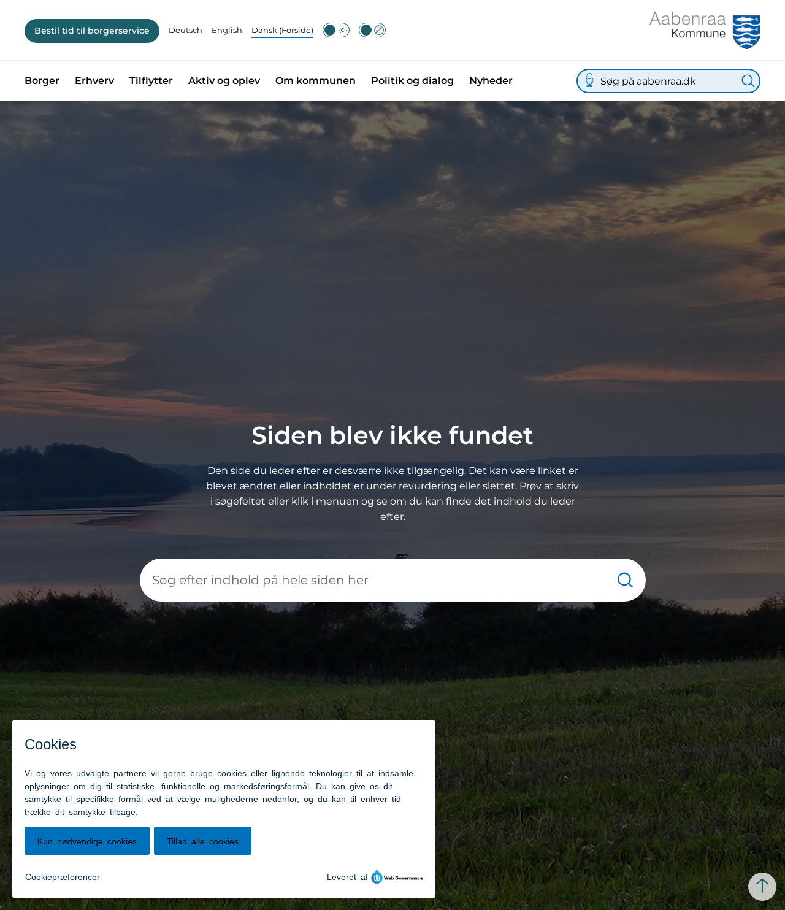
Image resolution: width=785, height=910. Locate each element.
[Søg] (748, 81)
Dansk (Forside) (282, 30)
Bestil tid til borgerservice (92, 30)
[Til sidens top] (762, 886)
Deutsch (185, 30)
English (227, 30)
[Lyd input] (589, 81)
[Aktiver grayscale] (372, 30)
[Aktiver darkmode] (336, 30)
